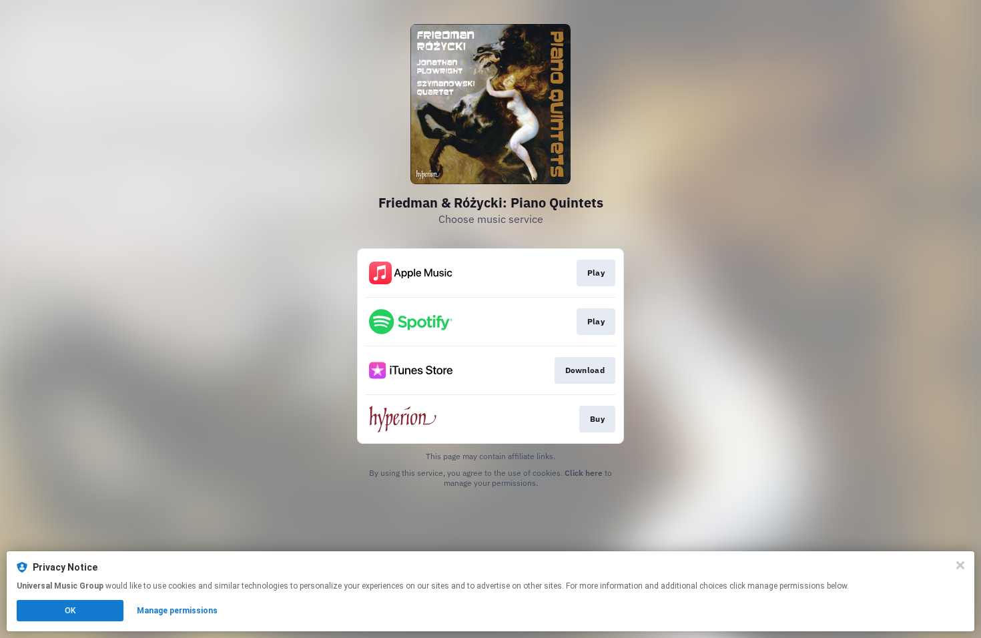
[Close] (960, 565)
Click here (584, 473)
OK (70, 610)
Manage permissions (177, 610)
